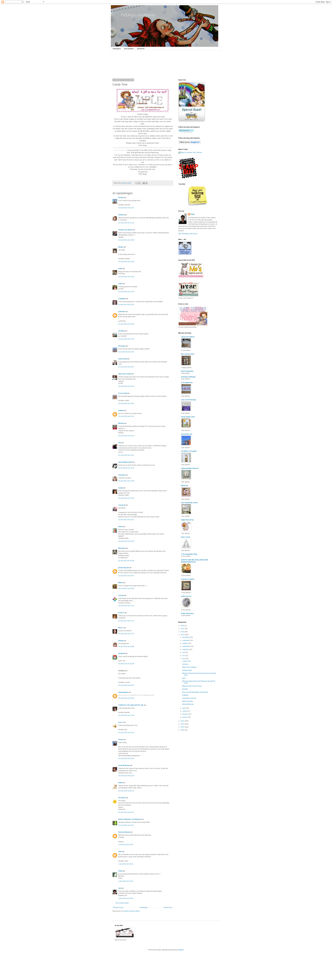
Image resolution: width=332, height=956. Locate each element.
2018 (183, 626)
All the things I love (188, 417)
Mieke (120, 583)
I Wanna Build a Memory (190, 468)
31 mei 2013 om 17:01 (126, 606)
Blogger (181, 950)
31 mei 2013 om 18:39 (126, 664)
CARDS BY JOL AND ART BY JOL (130, 705)
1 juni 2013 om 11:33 (125, 844)
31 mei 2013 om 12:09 (126, 240)
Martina (121, 423)
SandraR (121, 653)
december (186, 637)
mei (183, 658)
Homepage (143, 907)
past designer (129, 49)
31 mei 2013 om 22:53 (126, 776)
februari (185, 714)
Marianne (121, 548)
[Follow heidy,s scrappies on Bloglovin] (186, 132)
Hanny (120, 739)
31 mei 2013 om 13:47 (126, 352)
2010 (183, 727)
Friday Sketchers (187, 613)
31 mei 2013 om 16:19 (126, 541)
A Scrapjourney (187, 382)
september (186, 646)
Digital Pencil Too (187, 520)
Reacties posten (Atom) (131, 911)
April (183, 678)
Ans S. (120, 722)
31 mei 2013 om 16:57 (126, 576)
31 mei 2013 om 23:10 (126, 791)
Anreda (121, 595)
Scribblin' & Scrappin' (189, 451)
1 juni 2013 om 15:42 (125, 881)
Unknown (121, 311)
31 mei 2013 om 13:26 (126, 324)
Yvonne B (121, 505)
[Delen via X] (141, 183)
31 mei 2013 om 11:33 (126, 223)
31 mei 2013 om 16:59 (126, 588)
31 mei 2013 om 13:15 (126, 305)
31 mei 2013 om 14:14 (126, 436)
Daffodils (185, 695)
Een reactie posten (122, 903)
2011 (183, 724)
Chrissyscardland (187, 337)
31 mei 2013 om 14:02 (126, 403)
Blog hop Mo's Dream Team (192, 686)
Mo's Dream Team (187, 354)
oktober (185, 643)
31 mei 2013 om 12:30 (126, 262)
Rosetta (185, 689)
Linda (120, 284)
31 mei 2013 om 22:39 (126, 758)
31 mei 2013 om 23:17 (126, 812)
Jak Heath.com (186, 434)
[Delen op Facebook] (144, 183)
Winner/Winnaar (188, 704)
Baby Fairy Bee (187, 701)
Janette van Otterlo (125, 230)
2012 (183, 721)
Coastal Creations (187, 579)
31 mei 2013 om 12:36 (126, 277)
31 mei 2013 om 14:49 (126, 481)
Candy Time (186, 661)
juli (183, 652)
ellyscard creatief (124, 374)
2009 (183, 730)
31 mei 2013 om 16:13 (126, 520)
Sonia (120, 871)
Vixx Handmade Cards (189, 503)
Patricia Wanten (124, 832)
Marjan (120, 247)
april (184, 708)
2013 (183, 635)
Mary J (120, 628)
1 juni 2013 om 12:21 (125, 864)
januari (185, 717)
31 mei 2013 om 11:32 (126, 208)
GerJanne (122, 798)
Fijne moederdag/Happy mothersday (195, 692)
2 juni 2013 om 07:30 (125, 898)
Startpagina (117, 49)
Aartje (120, 488)
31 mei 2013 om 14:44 (126, 468)
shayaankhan (123, 692)
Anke (120, 269)
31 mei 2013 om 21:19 (126, 715)
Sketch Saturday (187, 371)
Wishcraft (184, 485)
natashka (121, 475)
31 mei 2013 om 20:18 (126, 698)
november (186, 640)
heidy (193, 214)
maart (184, 711)
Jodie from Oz (186, 596)
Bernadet (121, 346)
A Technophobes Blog (189, 554)
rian (119, 888)
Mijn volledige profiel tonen (187, 234)
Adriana (121, 215)
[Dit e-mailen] (136, 183)
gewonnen (141, 49)
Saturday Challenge (188, 377)
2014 (183, 632)
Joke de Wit (122, 359)
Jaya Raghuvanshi (125, 462)
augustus (185, 649)
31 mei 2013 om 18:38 (126, 646)
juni (183, 655)
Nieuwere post (118, 907)
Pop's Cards (185, 537)
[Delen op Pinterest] (146, 183)
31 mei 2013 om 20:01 (126, 685)
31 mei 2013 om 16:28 (126, 561)
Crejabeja (121, 299)
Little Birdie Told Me (189, 698)
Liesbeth (121, 331)
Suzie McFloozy (124, 765)
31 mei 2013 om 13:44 (126, 339)
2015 (183, 629)
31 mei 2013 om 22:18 (126, 732)
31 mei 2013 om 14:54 (126, 498)
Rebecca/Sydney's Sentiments (129, 819)
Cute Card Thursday (188, 400)
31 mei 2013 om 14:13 (126, 416)
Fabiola (121, 410)
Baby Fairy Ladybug (189, 667)
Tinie (120, 851)
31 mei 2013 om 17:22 (126, 634)
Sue (119, 443)
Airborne (185, 664)
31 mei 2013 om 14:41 (126, 455)
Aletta (120, 527)
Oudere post (168, 907)
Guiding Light (187, 670)
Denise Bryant (123, 568)
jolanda (121, 641)
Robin (120, 783)
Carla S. (121, 613)
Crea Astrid (122, 393)
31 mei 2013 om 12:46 (126, 292)
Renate (121, 197)
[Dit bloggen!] (139, 183)
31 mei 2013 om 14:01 (126, 386)
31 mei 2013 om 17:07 (126, 621)
